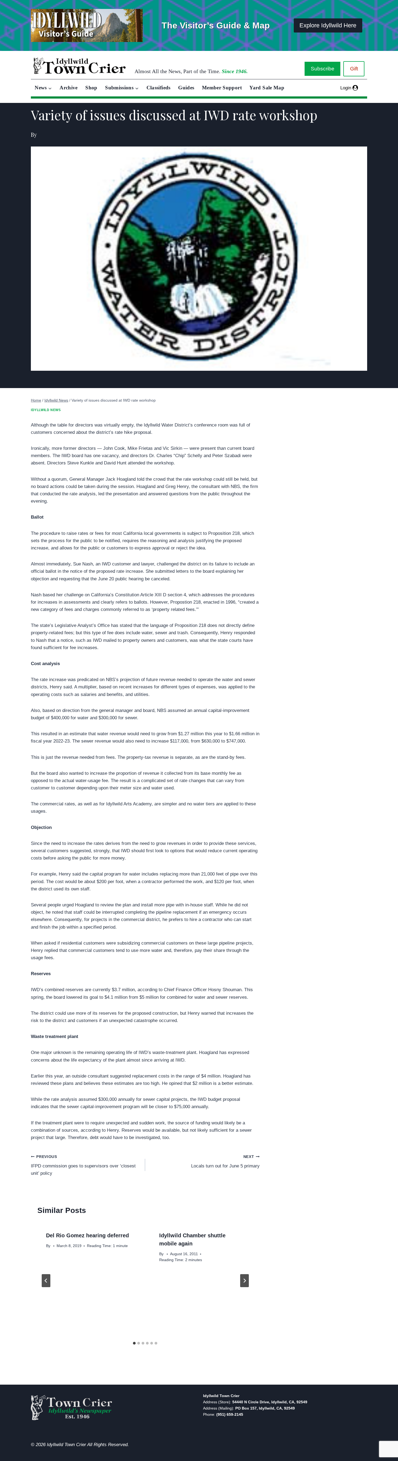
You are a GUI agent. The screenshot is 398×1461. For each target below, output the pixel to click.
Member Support (222, 87)
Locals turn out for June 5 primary (225, 1162)
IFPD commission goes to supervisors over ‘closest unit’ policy (83, 1165)
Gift (354, 68)
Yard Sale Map (266, 87)
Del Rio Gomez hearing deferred (87, 1235)
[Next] (244, 1280)
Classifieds (158, 87)
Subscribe (322, 68)
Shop (91, 87)
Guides (186, 87)
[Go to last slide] (46, 1280)
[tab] (134, 1343)
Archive (69, 87)
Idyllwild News (46, 410)
